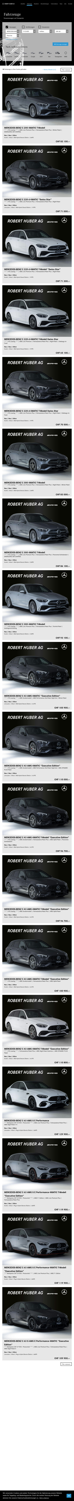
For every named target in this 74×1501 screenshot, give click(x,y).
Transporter (57, 56)
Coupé (33, 56)
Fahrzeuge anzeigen (60, 44)
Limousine (8, 56)
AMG (65, 56)
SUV (41, 56)
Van (49, 56)
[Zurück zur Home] (8, 3)
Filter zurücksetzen (11, 39)
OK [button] (69, 1496)
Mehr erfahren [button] (44, 1498)
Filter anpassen (66, 70)
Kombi (16, 56)
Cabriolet (24, 56)
